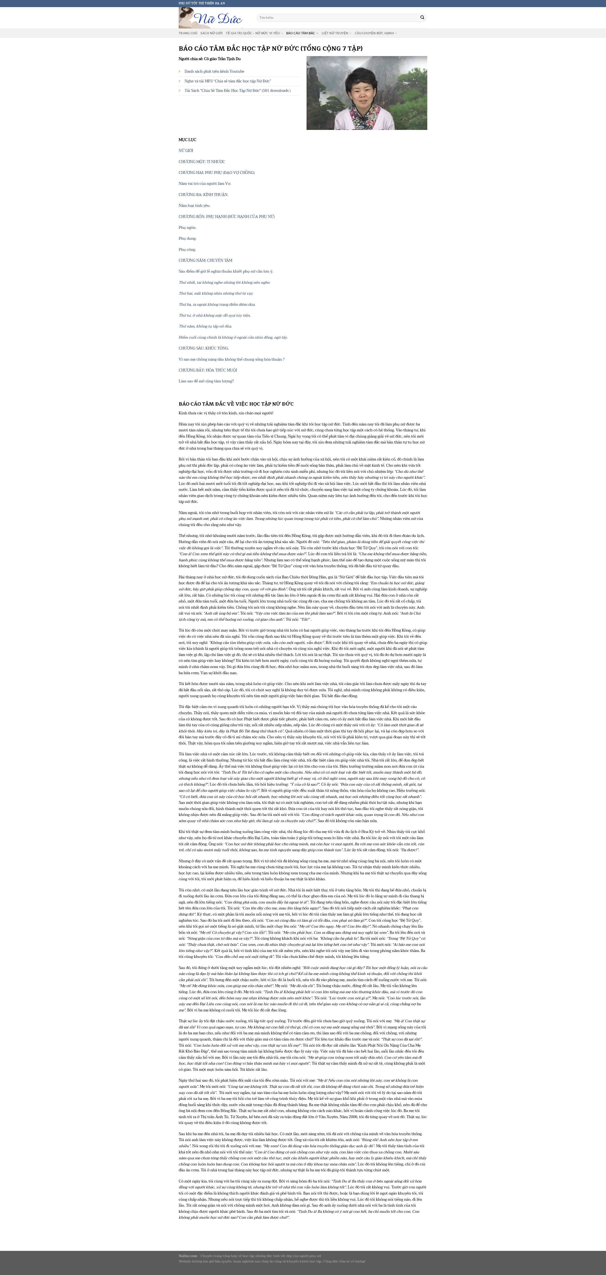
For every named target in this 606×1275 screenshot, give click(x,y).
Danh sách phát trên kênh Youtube (214, 71)
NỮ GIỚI (186, 150)
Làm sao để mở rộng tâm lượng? (206, 381)
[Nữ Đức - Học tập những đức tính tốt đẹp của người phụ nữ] (214, 17)
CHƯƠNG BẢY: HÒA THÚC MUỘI (208, 370)
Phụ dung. (187, 238)
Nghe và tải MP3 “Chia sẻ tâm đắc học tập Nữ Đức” (228, 81)
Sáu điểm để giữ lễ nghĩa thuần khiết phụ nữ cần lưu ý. (226, 271)
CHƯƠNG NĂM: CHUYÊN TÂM (205, 260)
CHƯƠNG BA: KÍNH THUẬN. (203, 194)
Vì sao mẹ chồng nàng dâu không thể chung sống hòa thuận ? (232, 359)
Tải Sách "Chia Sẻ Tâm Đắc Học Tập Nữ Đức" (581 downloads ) (237, 90)
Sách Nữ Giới (212, 33)
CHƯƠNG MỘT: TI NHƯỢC (202, 162)
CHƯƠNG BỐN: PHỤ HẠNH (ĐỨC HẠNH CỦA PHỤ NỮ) (227, 216)
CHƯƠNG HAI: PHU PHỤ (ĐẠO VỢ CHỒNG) (216, 172)
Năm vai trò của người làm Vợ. (205, 183)
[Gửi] (422, 18)
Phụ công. (187, 249)
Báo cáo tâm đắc (300, 33)
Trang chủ (188, 33)
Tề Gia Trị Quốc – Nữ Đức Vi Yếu (253, 33)
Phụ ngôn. (187, 227)
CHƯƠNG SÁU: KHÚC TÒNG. (204, 348)
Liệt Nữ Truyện (335, 33)
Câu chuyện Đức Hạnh (374, 33)
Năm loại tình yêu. (195, 205)
